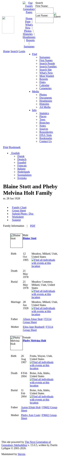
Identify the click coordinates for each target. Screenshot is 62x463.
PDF (32, 225)
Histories (28, 34)
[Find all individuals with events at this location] (45, 266)
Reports (30, 40)
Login (22, 51)
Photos (28, 30)
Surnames (29, 46)
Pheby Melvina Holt (34, 340)
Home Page (29, 20)
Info (34, 110)
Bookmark (14, 147)
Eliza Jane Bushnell (33, 326)
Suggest (16, 219)
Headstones (29, 37)
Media (35, 91)
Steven (21, 454)
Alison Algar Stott (33, 319)
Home (6, 51)
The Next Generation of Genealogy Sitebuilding (26, 443)
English (15, 153)
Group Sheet (19, 210)
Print (5, 147)
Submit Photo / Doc (23, 213)
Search (14, 51)
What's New (29, 26)
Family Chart (19, 207)
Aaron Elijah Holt (30, 407)
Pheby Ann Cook (30, 415)
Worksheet (18, 216)
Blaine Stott (29, 238)
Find (34, 54)
